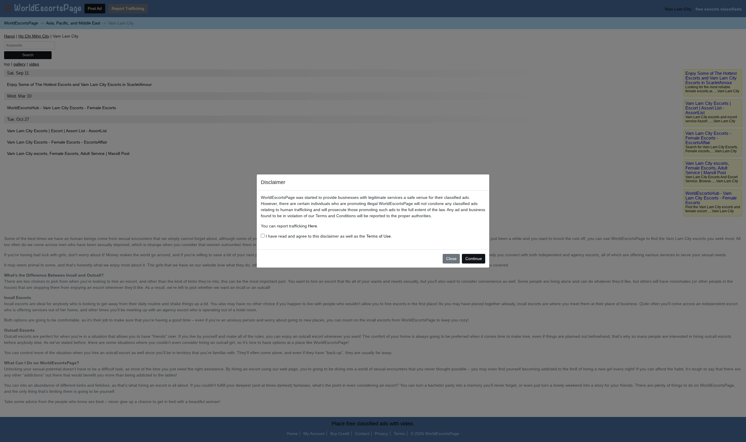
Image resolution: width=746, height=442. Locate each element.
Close (451, 258)
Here (312, 226)
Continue (473, 258)
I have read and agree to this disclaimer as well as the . (328, 236)
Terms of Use (378, 236)
